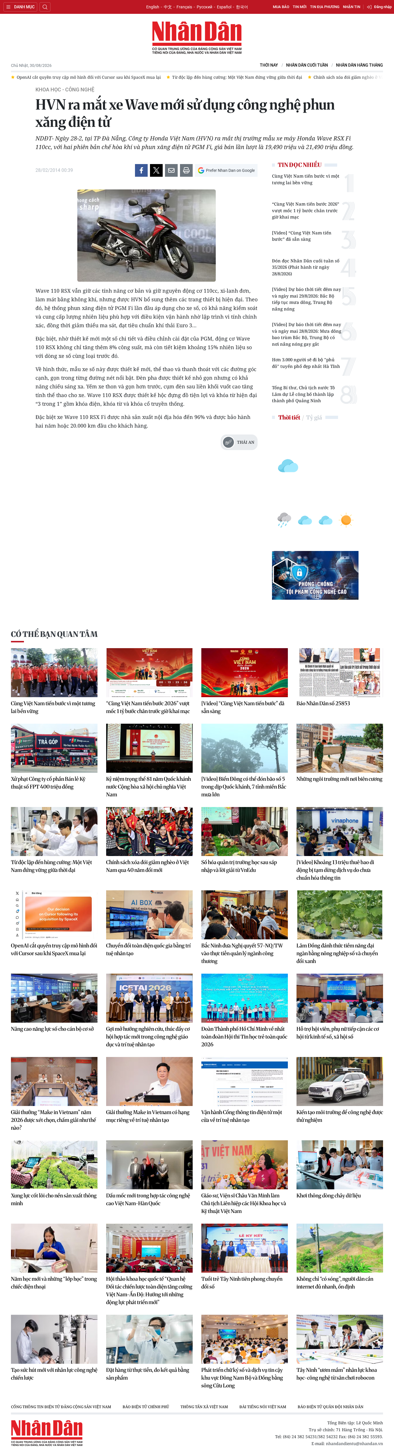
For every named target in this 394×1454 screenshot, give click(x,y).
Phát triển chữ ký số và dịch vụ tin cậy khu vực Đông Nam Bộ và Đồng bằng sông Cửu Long (242, 1378)
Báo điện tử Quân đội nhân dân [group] (330, 1406)
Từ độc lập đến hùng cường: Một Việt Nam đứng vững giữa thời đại (51, 866)
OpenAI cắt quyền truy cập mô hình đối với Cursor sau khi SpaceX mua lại (54, 949)
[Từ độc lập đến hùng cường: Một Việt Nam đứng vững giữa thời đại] (54, 831)
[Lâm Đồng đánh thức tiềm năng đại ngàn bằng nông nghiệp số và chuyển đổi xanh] (340, 914)
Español (224, 7)
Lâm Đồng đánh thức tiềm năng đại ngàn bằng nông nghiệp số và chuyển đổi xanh (337, 953)
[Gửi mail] (171, 170)
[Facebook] (141, 170)
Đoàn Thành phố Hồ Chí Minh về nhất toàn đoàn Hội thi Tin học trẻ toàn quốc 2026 (244, 1037)
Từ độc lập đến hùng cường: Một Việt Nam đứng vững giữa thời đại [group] (82, 77)
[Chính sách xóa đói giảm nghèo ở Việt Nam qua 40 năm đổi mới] (149, 831)
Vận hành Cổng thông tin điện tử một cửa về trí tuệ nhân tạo (241, 1116)
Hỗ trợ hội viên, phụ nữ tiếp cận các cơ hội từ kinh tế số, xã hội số (338, 1033)
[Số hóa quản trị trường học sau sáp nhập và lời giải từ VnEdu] (244, 831)
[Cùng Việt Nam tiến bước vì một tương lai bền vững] (54, 672)
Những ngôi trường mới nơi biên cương (339, 779)
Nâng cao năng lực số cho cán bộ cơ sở (52, 1029)
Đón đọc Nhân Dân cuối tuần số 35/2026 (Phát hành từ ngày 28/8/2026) (305, 267)
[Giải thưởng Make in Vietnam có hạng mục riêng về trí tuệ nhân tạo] (149, 1081)
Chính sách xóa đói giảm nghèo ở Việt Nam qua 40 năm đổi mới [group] (219, 77)
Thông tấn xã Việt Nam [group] (204, 1406)
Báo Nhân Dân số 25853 (323, 703)
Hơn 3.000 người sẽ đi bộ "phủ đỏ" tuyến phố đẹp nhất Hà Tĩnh (306, 363)
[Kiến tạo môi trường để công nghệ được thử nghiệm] (340, 1081)
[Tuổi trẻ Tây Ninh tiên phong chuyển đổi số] (244, 1248)
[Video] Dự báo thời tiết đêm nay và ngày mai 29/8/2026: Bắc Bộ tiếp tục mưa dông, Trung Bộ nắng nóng (306, 299)
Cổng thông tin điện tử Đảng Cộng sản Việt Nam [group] (61, 1406)
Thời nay (269, 65)
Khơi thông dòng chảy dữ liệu (329, 1195)
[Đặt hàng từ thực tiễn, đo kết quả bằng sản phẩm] (149, 1339)
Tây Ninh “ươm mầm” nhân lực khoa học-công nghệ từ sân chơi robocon (337, 1374)
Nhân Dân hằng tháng (359, 65)
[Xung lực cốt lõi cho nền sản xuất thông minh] (54, 1164)
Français (184, 7)
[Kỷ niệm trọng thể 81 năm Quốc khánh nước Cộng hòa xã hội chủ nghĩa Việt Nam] (149, 748)
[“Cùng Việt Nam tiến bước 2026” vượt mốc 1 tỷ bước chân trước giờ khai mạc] (149, 672)
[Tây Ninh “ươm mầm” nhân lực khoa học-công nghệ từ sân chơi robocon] (340, 1339)
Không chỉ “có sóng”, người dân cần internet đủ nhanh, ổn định (335, 1283)
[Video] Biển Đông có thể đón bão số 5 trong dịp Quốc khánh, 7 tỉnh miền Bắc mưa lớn (243, 787)
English (152, 7)
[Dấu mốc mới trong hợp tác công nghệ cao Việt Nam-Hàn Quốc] (149, 1164)
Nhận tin (351, 7)
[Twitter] (156, 170)
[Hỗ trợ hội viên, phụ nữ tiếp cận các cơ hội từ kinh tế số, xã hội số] (340, 998)
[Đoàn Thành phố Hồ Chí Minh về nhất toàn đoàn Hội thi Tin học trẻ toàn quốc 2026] (244, 998)
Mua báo (281, 7)
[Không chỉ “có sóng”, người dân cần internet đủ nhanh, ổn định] (340, 1248)
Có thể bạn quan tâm (54, 634)
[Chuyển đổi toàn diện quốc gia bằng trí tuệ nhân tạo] (149, 914)
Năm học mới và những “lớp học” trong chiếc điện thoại (54, 1283)
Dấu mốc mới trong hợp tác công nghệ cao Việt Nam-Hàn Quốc (148, 1199)
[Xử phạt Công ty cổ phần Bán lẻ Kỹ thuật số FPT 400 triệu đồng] (54, 748)
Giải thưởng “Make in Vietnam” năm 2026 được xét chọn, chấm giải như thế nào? (53, 1120)
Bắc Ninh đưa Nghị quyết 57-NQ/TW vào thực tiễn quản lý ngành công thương (242, 953)
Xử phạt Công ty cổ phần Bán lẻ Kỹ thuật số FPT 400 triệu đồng (48, 783)
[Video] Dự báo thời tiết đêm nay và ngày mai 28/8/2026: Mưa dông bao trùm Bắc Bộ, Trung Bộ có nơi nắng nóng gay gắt (306, 334)
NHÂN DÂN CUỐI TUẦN (307, 65)
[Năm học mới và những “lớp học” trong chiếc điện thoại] (54, 1248)
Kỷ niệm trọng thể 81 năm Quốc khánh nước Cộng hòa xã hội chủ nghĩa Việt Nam (148, 787)
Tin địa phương (324, 7)
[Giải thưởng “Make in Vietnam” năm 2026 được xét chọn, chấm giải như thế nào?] (54, 1081)
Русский (204, 7)
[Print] (186, 170)
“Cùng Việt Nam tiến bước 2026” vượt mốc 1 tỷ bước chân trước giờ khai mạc (305, 210)
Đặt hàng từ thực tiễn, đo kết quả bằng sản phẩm (147, 1374)
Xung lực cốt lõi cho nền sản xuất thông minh (54, 1199)
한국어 (242, 7)
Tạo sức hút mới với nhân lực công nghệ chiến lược (54, 1374)
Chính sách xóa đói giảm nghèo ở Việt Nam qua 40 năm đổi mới (147, 866)
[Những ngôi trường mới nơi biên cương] (340, 748)
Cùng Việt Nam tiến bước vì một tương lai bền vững (305, 179)
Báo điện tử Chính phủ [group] (146, 1406)
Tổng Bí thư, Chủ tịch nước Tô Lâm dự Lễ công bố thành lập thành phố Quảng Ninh (303, 394)
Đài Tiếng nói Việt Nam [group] (262, 1406)
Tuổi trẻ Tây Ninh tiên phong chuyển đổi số (241, 1283)
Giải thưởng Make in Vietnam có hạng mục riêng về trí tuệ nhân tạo (148, 1116)
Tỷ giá (314, 417)
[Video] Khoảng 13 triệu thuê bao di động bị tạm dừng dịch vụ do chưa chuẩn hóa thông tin (335, 870)
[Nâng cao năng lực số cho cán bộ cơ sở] (54, 998)
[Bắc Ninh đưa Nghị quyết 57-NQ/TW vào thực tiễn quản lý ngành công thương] (244, 914)
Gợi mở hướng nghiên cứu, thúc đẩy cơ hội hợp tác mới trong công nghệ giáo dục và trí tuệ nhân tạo (148, 1037)
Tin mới (300, 7)
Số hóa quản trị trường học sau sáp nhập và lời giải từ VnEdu (239, 866)
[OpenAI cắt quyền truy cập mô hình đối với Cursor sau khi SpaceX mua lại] (54, 914)
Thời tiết (289, 417)
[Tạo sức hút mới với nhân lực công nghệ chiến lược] (54, 1339)
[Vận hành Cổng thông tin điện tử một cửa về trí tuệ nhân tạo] (244, 1081)
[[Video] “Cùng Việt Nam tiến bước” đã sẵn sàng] (244, 672)
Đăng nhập (383, 7)
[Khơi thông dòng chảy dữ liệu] (340, 1164)
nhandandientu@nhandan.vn (354, 1443)
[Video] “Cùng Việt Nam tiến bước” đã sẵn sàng (301, 236)
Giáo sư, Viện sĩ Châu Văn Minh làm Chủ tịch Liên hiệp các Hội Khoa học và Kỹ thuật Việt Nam (243, 1203)
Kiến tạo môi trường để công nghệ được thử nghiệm (340, 1116)
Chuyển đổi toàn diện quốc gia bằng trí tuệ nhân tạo (148, 949)
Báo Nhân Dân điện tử (197, 38)
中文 (168, 7)
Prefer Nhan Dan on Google (230, 170)
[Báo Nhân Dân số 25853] (340, 672)
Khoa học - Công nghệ (64, 89)
